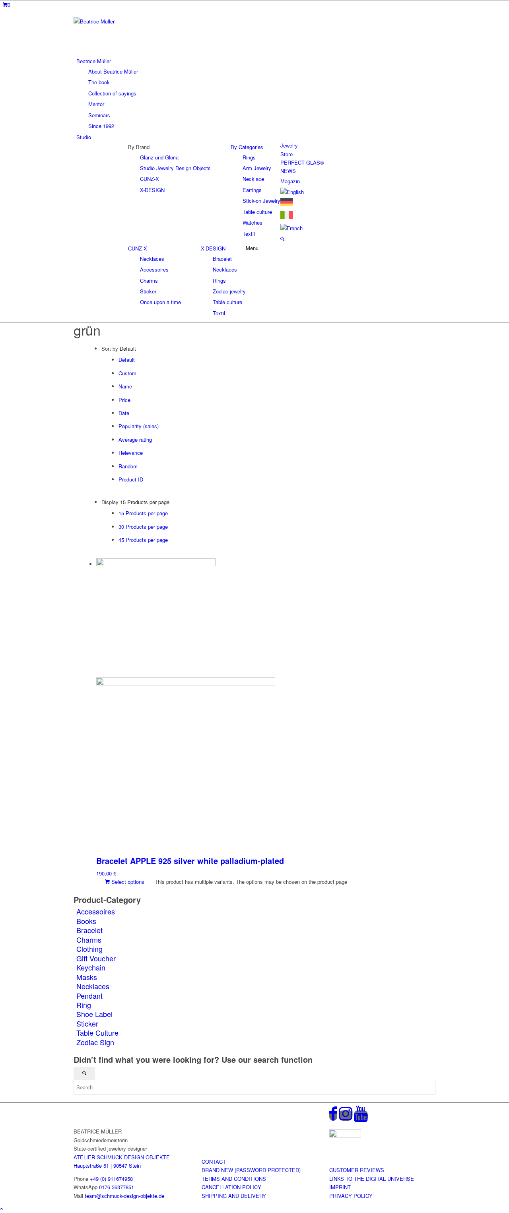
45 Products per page (143, 539)
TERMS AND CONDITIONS (234, 1178)
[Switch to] (292, 192)
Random (128, 466)
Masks (86, 977)
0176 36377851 (116, 1187)
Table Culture (97, 1032)
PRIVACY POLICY (351, 1195)
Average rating (135, 439)
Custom (127, 373)
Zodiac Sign (95, 1042)
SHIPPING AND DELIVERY (234, 1195)
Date (124, 413)
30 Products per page (143, 526)
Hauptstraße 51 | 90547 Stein (107, 1165)
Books (86, 921)
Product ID (131, 479)
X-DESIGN (213, 248)
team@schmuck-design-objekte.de (124, 1195)
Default (127, 359)
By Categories (247, 147)
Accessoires (95, 911)
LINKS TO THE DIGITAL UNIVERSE (371, 1178)
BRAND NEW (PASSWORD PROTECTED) (251, 1170)
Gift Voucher (96, 958)
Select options (127, 881)
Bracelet (89, 930)
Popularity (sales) (139, 426)
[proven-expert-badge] (345, 1135)
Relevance (131, 452)
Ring (83, 1005)
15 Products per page (143, 513)
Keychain (90, 967)
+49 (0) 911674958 (111, 1178)
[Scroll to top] (1, 1208)
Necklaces (92, 986)
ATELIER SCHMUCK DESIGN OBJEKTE (122, 1157)
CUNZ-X (137, 248)
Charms (88, 939)
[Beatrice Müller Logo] (133, 21)
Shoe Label (94, 1014)
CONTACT (214, 1161)
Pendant (89, 995)
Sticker (87, 1023)
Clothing (89, 948)
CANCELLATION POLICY (231, 1187)
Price (124, 400)
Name (125, 386)
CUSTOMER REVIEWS (356, 1170)
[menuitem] (255, 93)
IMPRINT (340, 1187)
